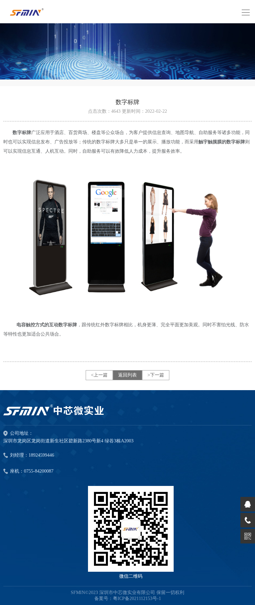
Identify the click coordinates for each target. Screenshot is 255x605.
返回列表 (127, 375)
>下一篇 (155, 375)
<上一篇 (99, 375)
